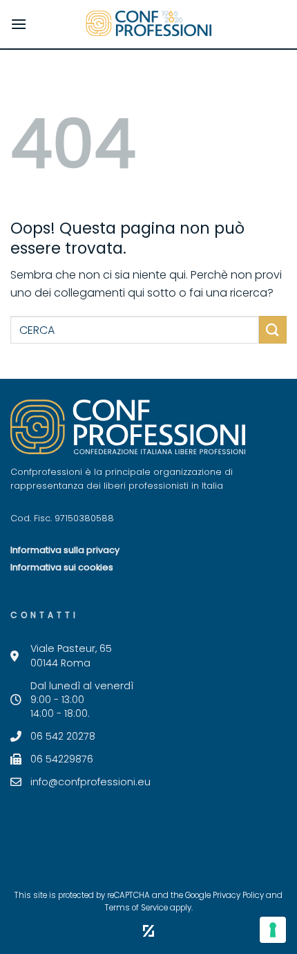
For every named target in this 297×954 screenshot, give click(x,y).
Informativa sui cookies (61, 567)
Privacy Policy (238, 895)
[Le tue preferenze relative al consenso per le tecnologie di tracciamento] (273, 930)
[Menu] (18, 24)
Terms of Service (136, 907)
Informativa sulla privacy (64, 550)
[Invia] (273, 329)
